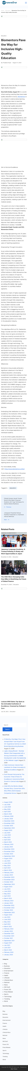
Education (4, 35)
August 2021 (8, 943)
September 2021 (9, 940)
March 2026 (8, 814)
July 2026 (7, 804)
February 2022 (8, 929)
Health (6, 975)
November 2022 (9, 908)
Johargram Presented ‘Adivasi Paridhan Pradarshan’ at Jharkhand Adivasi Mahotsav (14, 514)
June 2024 (7, 863)
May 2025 (7, 837)
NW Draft (7, 987)
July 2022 (7, 917)
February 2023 (8, 900)
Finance (6, 973)
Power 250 (7, 989)
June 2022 (7, 919)
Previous (8, 507)
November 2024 (9, 851)
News (6, 985)
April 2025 (7, 839)
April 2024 (7, 868)
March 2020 (8, 950)
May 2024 (7, 865)
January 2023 (8, 903)
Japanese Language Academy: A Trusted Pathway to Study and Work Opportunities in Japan (13, 551)
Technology (8, 996)
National (6, 982)
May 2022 (7, 922)
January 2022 (8, 931)
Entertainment (8, 971)
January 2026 (8, 818)
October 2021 (8, 938)
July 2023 (7, 889)
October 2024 (8, 854)
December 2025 (9, 821)
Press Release (8, 992)
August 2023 (8, 886)
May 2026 (7, 809)
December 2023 (9, 877)
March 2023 (8, 898)
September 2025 (9, 828)
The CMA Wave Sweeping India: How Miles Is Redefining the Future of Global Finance (13, 579)
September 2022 (9, 912)
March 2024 (8, 870)
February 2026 (8, 816)
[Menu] (26, 3)
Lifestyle (6, 978)
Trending (7, 999)
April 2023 (7, 896)
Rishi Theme (14, 1069)
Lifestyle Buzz (8, 980)
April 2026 (7, 811)
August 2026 (8, 802)
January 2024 (8, 875)
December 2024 (9, 849)
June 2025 (7, 835)
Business (7, 966)
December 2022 (9, 905)
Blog (5, 963)
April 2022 (7, 924)
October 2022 (8, 910)
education (13, 488)
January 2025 (8, 847)
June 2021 (7, 947)
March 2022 (8, 926)
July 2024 (7, 861)
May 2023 (7, 893)
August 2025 (8, 830)
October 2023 (8, 882)
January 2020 (8, 954)
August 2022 (8, 915)
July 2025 (7, 832)
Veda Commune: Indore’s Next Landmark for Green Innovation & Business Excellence (14, 767)
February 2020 (8, 952)
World (6, 1001)
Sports (6, 994)
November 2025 (9, 823)
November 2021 (9, 936)
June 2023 (7, 891)
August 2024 (8, 858)
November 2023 (9, 879)
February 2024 (8, 872)
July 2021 (7, 945)
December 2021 (9, 933)
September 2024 (9, 856)
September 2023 (9, 884)
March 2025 (8, 842)
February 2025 (8, 844)
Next (5, 519)
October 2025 (8, 825)
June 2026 (7, 807)
